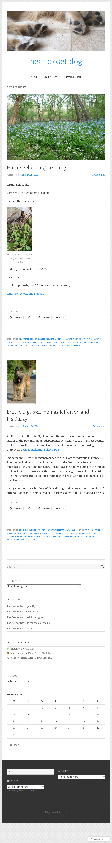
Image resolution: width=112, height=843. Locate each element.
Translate (29, 790)
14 (28, 721)
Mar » (17, 744)
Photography (80, 339)
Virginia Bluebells (71, 346)
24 (69, 728)
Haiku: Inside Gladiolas (39, 653)
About (34, 77)
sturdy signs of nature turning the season (38, 346)
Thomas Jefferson (25, 540)
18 (84, 721)
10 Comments (98, 174)
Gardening (43, 339)
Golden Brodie (14, 537)
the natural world (65, 530)
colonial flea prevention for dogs (56, 533)
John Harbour (17, 653)
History (50, 530)
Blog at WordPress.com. (56, 812)
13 (14, 721)
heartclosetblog (56, 61)
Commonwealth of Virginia (37, 342)
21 (28, 728)
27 (14, 734)
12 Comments (98, 426)
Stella (13, 658)
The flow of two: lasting (20, 628)
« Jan (9, 744)
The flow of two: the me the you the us (28, 623)
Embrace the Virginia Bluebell (25, 293)
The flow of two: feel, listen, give (25, 617)
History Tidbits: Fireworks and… (36, 658)
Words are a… (29, 648)
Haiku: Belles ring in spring (36, 168)
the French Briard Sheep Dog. (41, 449)
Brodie (22, 530)
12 (98, 714)
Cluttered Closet (72, 77)
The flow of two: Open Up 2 (22, 606)
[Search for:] (56, 567)
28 (28, 734)
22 (42, 728)
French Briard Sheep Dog (88, 533)
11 (84, 714)
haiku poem (66, 342)
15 (42, 721)
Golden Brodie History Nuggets (39, 537)
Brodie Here (50, 77)
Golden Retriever (36, 530)
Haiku (56, 342)
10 (69, 714)
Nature (68, 339)
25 (84, 728)
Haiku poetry (57, 339)
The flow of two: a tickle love (23, 611)
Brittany (14, 648)
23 (56, 728)
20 (14, 728)
